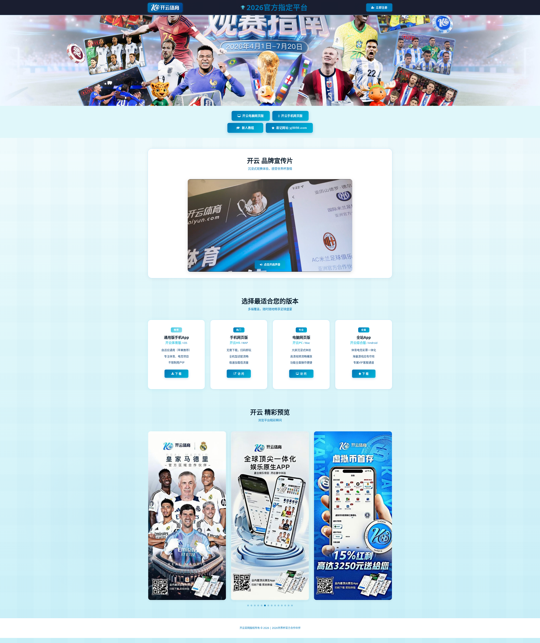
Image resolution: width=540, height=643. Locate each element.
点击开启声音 (272, 264)
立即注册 (381, 7)
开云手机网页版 (292, 115)
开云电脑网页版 (253, 115)
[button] (248, 605)
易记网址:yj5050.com (291, 127)
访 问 (241, 373)
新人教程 (248, 127)
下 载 (178, 373)
